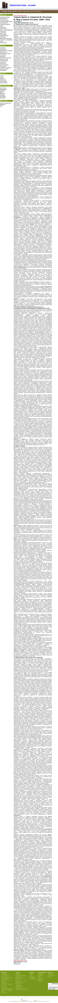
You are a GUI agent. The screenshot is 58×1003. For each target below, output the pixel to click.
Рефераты (2, 104)
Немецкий (2, 90)
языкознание (3, 42)
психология (3, 31)
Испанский (2, 96)
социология (3, 32)
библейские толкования (6, 50)
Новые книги (26, 11)
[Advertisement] (6, 130)
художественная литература (7, 988)
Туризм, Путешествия (5, 103)
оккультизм (3, 62)
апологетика (3, 49)
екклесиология (4, 59)
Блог (1, 105)
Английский (3, 88)
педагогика (3, 27)
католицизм (3, 80)
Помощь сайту (37, 11)
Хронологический (52, 975)
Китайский (2, 97)
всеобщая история (5, 17)
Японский (2, 93)
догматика (2, 56)
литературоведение (5, 24)
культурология (4, 22)
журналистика (3, 18)
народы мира (17, 963)
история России (4, 20)
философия (3, 34)
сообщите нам (47, 1001)
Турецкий (2, 95)
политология (3, 28)
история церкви (4, 60)
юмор (1, 41)
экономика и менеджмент (6, 39)
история (32, 5)
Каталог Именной (12, 11)
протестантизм (4, 82)
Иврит (1, 92)
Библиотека (3, 14)
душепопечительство (5, 57)
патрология (3, 63)
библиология (3, 52)
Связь (31, 11)
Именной (50, 974)
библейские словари (5, 53)
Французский (3, 89)
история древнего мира (6, 21)
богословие (3, 54)
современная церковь (5, 67)
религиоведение (4, 64)
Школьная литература (5, 38)
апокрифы (2, 47)
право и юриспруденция (6, 29)
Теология (2, 45)
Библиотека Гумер (18, 5)
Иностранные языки (5, 85)
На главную (4, 11)
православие (3, 81)
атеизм (2, 75)
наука (1, 25)
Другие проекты (4, 100)
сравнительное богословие (22, 989)
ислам (1, 77)
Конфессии (3, 73)
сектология (3, 66)
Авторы (20, 11)
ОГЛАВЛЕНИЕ (18, 21)
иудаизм (2, 78)
